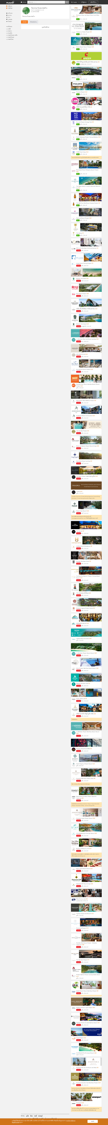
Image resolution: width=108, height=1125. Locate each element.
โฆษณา (10, 21)
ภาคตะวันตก (9, 39)
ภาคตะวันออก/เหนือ (11, 35)
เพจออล (10, 19)
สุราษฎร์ (40, 1116)
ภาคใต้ (8, 29)
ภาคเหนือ (9, 33)
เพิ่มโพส (10, 8)
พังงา (31, 1116)
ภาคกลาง (9, 31)
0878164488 (36, 11)
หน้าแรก (10, 13)
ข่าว (9, 17)
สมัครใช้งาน (93, 2)
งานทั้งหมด (9, 26)
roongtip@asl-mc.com (39, 10)
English (75, 2)
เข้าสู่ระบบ (83, 2)
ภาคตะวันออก (10, 37)
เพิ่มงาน (10, 6)
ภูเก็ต (27, 1116)
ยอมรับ (92, 1121)
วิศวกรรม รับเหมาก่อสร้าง (39, 8)
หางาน (24, 2)
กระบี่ (35, 1116)
